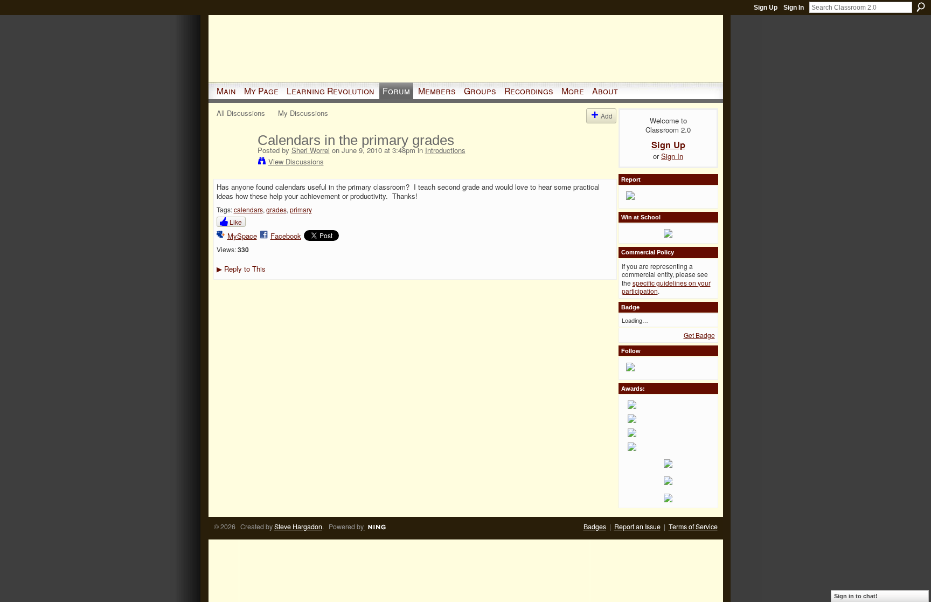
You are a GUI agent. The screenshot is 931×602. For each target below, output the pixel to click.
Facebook (285, 236)
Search (920, 7)
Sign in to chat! (856, 596)
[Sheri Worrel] (234, 162)
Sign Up (765, 7)
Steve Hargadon (298, 526)
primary (301, 209)
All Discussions (241, 113)
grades (276, 209)
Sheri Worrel (310, 150)
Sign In (793, 7)
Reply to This (241, 269)
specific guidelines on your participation (666, 287)
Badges (594, 526)
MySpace (242, 236)
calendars (248, 209)
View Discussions (296, 161)
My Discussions (303, 113)
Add (607, 115)
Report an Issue (637, 526)
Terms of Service (693, 526)
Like (236, 221)
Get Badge (699, 335)
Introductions (445, 150)
